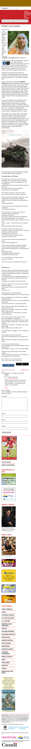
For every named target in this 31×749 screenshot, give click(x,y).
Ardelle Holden (25, 370)
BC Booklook (15, 3)
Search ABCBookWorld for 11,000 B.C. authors (27, 15)
